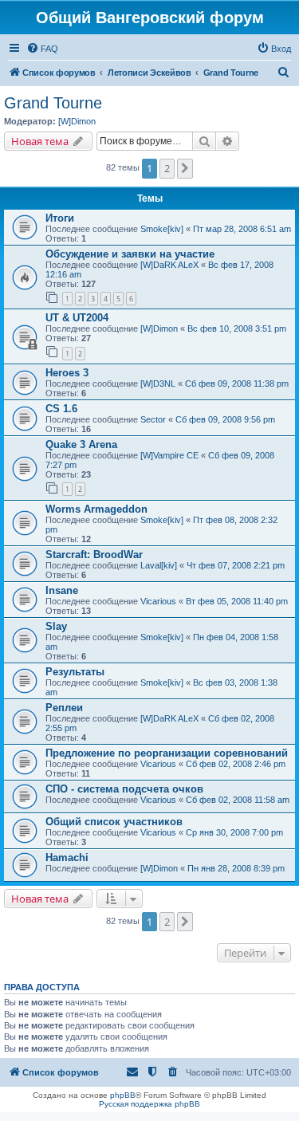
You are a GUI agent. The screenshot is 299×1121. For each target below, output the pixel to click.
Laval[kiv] (158, 565)
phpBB (123, 1095)
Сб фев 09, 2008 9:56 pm (225, 419)
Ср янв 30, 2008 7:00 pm (234, 832)
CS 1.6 (61, 409)
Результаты (74, 672)
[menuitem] (42, 48)
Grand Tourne (53, 103)
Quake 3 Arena (81, 444)
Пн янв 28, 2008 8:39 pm (236, 868)
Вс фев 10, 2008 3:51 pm (236, 328)
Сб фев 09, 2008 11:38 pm (237, 383)
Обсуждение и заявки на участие (129, 254)
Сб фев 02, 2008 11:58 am (237, 799)
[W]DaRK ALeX (169, 264)
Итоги (59, 218)
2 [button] (167, 168)
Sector (153, 419)
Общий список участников (114, 822)
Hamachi (67, 857)
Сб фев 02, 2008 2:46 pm (235, 764)
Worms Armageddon (96, 509)
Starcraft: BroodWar (94, 554)
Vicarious (158, 601)
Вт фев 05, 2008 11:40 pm (237, 601)
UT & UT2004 (76, 318)
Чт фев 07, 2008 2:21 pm (236, 565)
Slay (56, 626)
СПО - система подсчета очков (124, 789)
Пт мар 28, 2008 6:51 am (242, 229)
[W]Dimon (77, 121)
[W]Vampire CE (169, 455)
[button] (185, 168)
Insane (61, 590)
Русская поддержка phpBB (149, 1103)
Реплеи (64, 708)
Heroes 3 (67, 373)
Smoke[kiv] (161, 229)
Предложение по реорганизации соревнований (166, 753)
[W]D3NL (157, 383)
